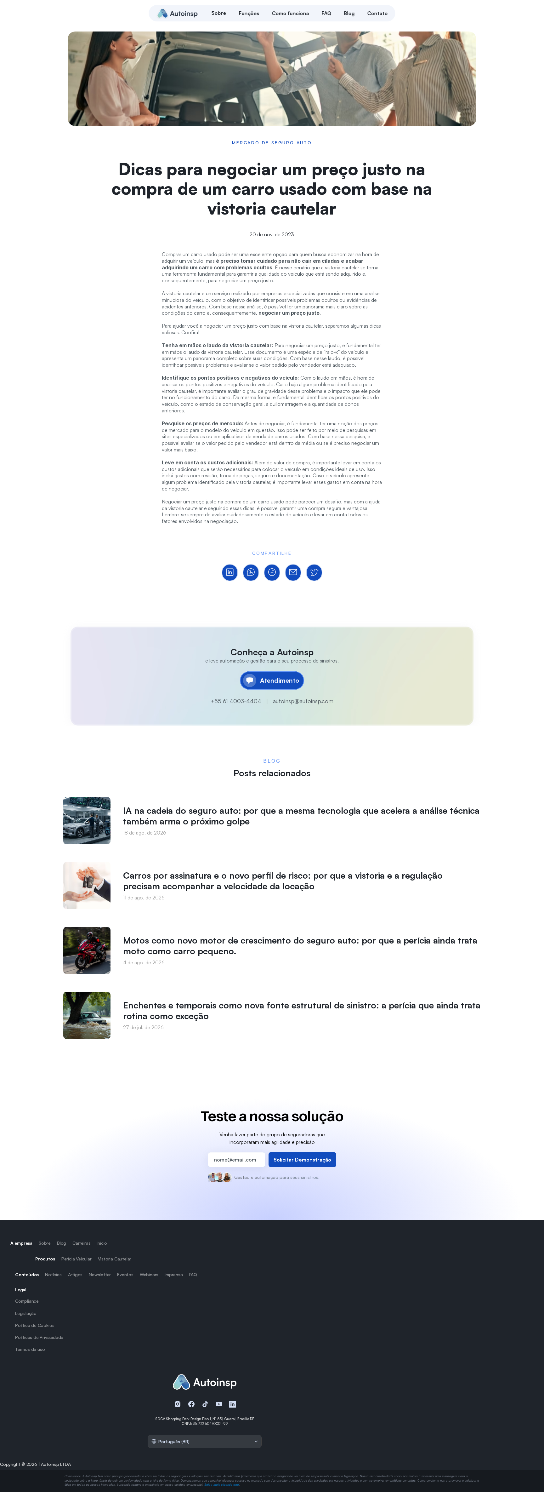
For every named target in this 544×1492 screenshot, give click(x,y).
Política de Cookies (34, 1325)
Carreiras (81, 1243)
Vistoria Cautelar (115, 1258)
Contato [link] (377, 13)
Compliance (27, 1301)
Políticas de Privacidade (39, 1337)
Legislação (26, 1313)
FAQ (193, 1274)
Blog (61, 1243)
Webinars (149, 1274)
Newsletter (100, 1274)
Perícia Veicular (76, 1258)
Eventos (125, 1274)
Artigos (75, 1274)
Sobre (45, 1243)
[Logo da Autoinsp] (177, 13)
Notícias (53, 1274)
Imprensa (174, 1274)
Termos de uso (30, 1349)
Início (102, 1243)
